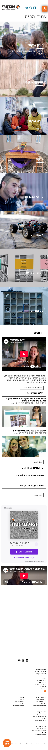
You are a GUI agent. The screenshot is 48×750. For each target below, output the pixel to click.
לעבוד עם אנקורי (38, 372)
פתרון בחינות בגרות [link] (39, 706)
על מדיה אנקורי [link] (40, 714)
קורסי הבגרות (41, 680)
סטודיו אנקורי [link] (41, 728)
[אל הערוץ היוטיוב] (26, 7)
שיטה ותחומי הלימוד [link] (39, 730)
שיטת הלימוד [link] (19, 701)
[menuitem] (35, 699)
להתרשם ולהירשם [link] (18, 706)
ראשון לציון (27, 51)
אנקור (44, 678)
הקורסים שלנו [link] (41, 701)
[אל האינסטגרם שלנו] (30, 7)
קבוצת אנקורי (41, 670)
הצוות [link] (22, 703)
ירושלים (34, 51)
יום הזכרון (42, 688)
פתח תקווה (18, 51)
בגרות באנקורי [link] (41, 699)
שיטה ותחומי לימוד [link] (39, 716)
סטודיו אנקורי (41, 674)
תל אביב (41, 51)
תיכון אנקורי (42, 672)
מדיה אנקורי (42, 676)
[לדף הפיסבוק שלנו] (34, 7)
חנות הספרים (41, 684)
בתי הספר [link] (43, 703)
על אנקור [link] (21, 699)
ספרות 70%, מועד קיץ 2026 (31, 475)
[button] (44, 9)
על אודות (43, 686)
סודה (15, 744)
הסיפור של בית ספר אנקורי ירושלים (29, 430)
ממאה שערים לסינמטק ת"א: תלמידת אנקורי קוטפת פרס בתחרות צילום (26, 399)
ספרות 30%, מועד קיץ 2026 (31, 485)
